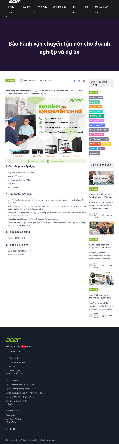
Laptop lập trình (96, 116)
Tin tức (75, 10)
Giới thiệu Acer (15, 358)
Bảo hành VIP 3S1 (12, 411)
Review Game (95, 144)
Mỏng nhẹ (42, 7)
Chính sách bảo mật (17, 362)
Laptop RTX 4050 (12, 380)
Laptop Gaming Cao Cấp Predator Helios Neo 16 (25, 393)
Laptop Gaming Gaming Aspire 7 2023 (20, 389)
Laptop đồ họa (95, 107)
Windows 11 (94, 153)
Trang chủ (11, 10)
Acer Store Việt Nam (13, 419)
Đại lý (86, 10)
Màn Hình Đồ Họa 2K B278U (16, 401)
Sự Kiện (92, 148)
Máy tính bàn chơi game (98, 139)
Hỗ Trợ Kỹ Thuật (96, 97)
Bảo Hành (10, 80)
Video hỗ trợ (10, 415)
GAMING (27, 7)
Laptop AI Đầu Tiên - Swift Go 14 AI (19, 397)
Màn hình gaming (96, 134)
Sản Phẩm (106, 144)
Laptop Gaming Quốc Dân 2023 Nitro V (21, 384)
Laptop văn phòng (97, 125)
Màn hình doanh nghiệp (98, 130)
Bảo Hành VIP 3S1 (101, 10)
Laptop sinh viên (96, 121)
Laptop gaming (95, 111)
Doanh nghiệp (60, 7)
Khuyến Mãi (94, 102)
